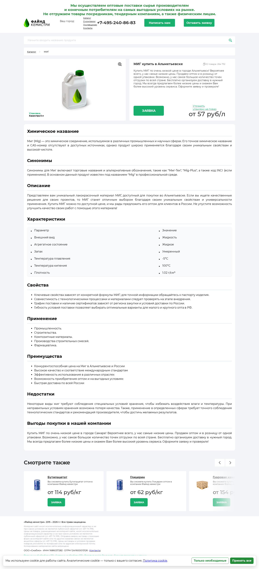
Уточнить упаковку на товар (205, 107)
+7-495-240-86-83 (116, 22)
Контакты (87, 28)
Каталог (87, 18)
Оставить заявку (199, 23)
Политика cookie (155, 560)
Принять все (241, 560)
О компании (89, 21)
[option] (63, 491)
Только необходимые (210, 560)
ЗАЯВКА (149, 111)
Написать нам (159, 23)
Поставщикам (90, 24)
